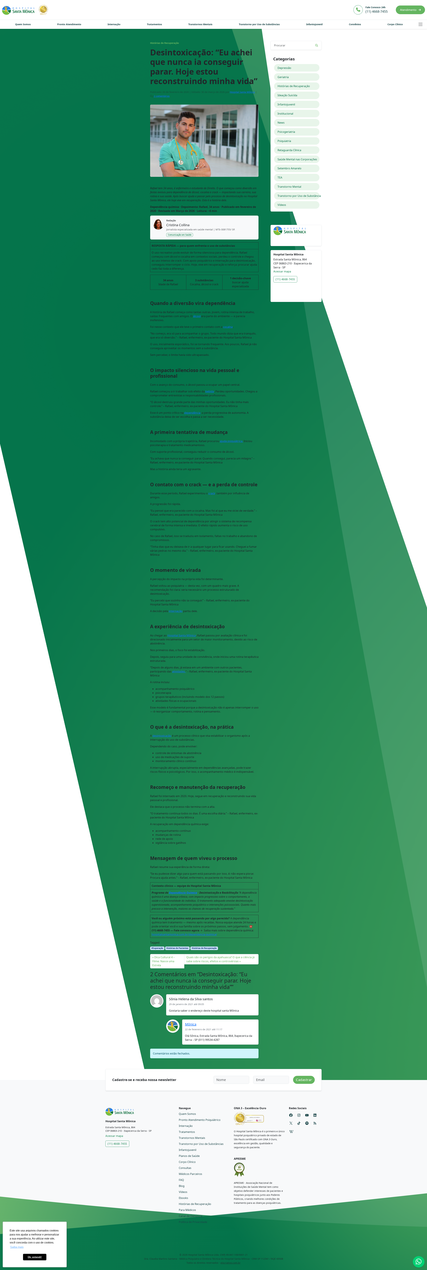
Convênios (355, 24)
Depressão (284, 68)
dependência (192, 413)
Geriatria (283, 77)
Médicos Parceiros (190, 1174)
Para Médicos (187, 1210)
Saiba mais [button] (17, 1247)
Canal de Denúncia (190, 1216)
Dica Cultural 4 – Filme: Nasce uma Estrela (163, 961)
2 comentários (162, 96)
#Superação (157, 948)
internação (175, 611)
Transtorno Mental (289, 187)
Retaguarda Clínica (289, 150)
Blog (181, 1186)
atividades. (179, 671)
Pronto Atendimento (69, 24)
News (281, 122)
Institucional (285, 113)
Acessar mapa (282, 271)
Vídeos (282, 205)
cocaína (228, 327)
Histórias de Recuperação (164, 43)
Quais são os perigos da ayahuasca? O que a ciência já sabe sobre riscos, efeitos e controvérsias (220, 959)
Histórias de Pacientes (177, 948)
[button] (420, 24)
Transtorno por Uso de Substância (299, 196)
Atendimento (408, 10)
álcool (197, 316)
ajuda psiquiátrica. (231, 441)
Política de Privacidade (193, 1222)
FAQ (181, 1180)
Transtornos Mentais (200, 24)
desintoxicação (161, 736)
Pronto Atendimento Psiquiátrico (200, 1120)
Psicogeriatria (286, 132)
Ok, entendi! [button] (35, 1257)
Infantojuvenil (314, 24)
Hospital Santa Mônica (242, 92)
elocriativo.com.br (231, 1262)
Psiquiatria (284, 141)
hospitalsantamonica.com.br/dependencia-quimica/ (184, 934)
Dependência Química (183, 892)
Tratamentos (154, 24)
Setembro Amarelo (289, 168)
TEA (280, 177)
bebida (209, 391)
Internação (114, 24)
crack (211, 493)
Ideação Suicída (287, 95)
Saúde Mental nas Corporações (297, 159)
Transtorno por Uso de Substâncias (259, 24)
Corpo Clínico (395, 24)
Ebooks (183, 1198)
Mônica (190, 1024)
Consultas (185, 1168)
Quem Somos (23, 24)
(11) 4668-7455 (285, 279)
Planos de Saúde (189, 1156)
